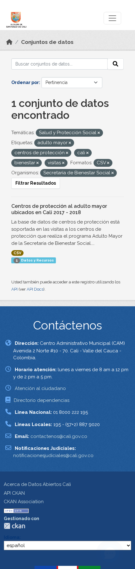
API (14, 289)
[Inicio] (9, 42)
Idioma (11, 537)
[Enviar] (115, 64)
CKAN (14, 526)
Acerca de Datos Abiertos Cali (37, 484)
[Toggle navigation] (112, 18)
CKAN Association (24, 501)
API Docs (35, 289)
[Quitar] (99, 133)
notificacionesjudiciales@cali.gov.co (53, 455)
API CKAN (14, 493)
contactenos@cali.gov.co (58, 436)
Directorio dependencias (41, 400)
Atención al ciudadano (40, 388)
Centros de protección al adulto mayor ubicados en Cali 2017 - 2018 (59, 209)
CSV (17, 253)
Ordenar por (25, 82)
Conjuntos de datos (47, 42)
